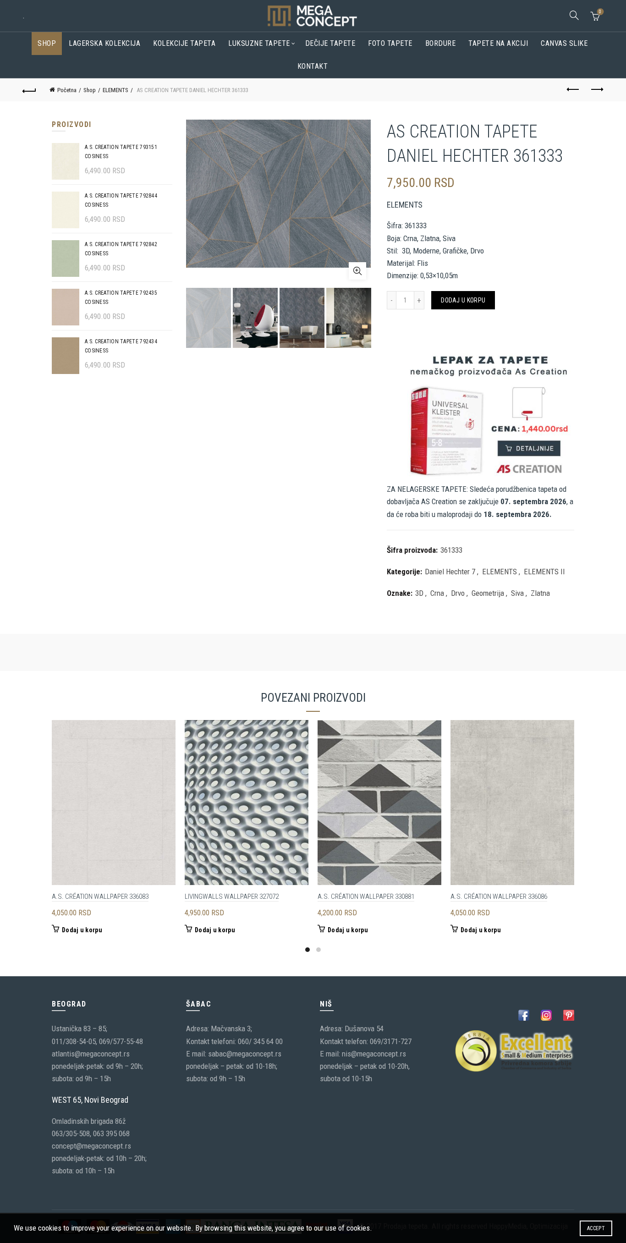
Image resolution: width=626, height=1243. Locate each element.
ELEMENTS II (544, 571)
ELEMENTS (115, 90)
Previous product (573, 90)
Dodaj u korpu (463, 300)
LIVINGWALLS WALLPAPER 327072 (232, 896)
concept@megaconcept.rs (91, 1145)
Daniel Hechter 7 (450, 571)
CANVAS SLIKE (564, 43)
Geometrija (488, 593)
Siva (517, 593)
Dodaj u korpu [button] (82, 930)
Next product (596, 90)
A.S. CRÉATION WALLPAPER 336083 (100, 896)
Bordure (440, 43)
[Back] (29, 90)
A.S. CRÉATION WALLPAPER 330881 (366, 896)
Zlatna (540, 593)
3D (419, 593)
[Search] (574, 15)
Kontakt (312, 66)
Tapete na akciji (498, 43)
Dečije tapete (330, 43)
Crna (437, 593)
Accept (596, 1228)
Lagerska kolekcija (104, 43)
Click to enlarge (357, 271)
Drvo (458, 593)
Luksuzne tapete (259, 43)
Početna (67, 90)
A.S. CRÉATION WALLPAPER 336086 (498, 896)
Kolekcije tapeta (184, 43)
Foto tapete (390, 43)
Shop (47, 43)
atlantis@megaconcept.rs (91, 1053)
